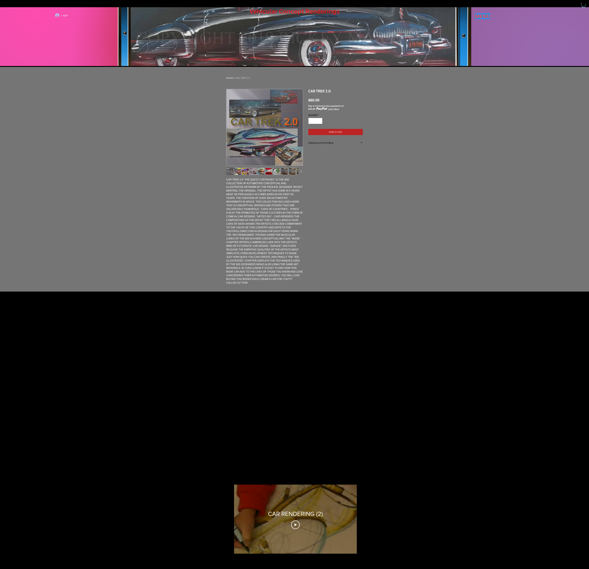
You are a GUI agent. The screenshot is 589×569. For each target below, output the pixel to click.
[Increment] (320, 121)
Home (229, 78)
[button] (584, 5)
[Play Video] (295, 525)
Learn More (333, 109)
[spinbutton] (315, 121)
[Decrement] (311, 121)
